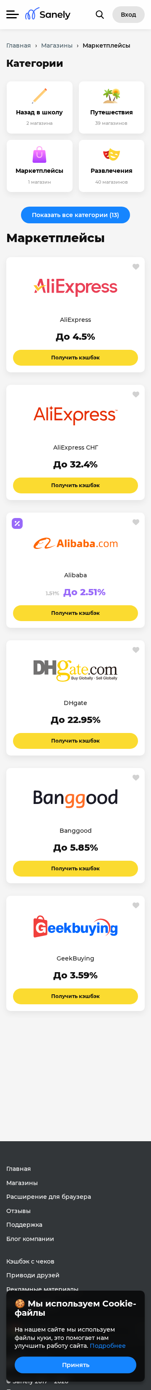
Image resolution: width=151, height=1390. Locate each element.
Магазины (22, 1183)
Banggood (76, 830)
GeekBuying (75, 958)
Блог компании (30, 1239)
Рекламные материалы (42, 1289)
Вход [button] (128, 14)
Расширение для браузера (48, 1196)
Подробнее (108, 1346)
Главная (18, 1169)
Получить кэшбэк (75, 357)
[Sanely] (47, 15)
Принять (75, 1365)
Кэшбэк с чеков (30, 1261)
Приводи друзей (33, 1275)
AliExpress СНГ (75, 447)
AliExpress (75, 319)
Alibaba (75, 575)
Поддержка (24, 1224)
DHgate (75, 703)
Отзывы (18, 1211)
